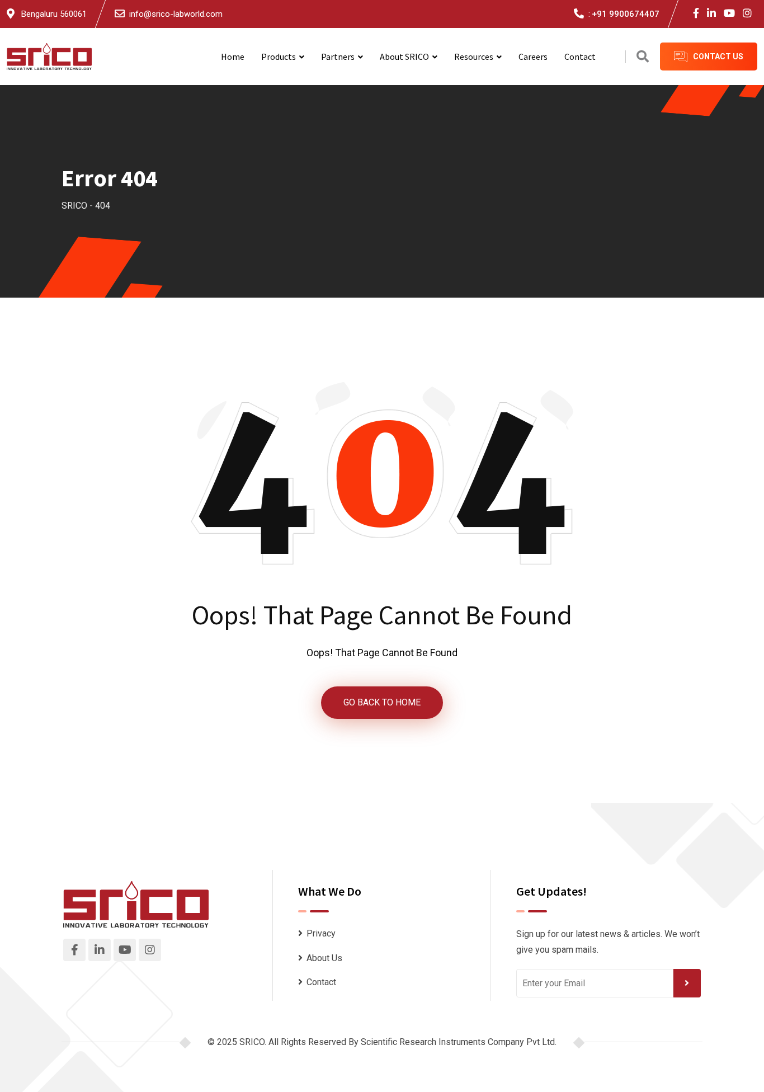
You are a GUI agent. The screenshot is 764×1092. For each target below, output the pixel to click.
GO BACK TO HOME (382, 702)
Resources (473, 56)
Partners (338, 56)
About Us (324, 958)
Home (232, 56)
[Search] (642, 57)
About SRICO (404, 56)
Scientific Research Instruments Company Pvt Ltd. (459, 1042)
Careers (533, 56)
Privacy (321, 933)
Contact (580, 56)
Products (278, 56)
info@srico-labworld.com (176, 14)
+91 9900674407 (625, 14)
